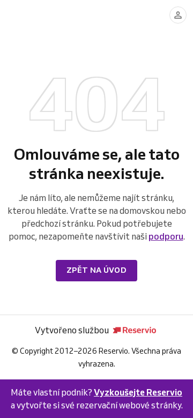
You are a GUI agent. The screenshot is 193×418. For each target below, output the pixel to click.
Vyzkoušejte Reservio (138, 392)
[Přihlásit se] (178, 15)
